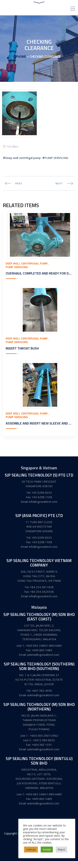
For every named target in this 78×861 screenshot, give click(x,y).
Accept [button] (47, 849)
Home (22, 56)
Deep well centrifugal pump (23, 158)
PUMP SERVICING (56, 158)
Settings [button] (31, 849)
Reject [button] (61, 849)
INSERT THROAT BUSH (22, 348)
